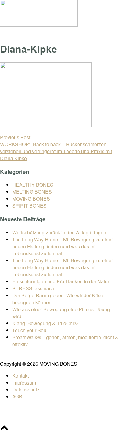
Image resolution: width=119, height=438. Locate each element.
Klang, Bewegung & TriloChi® (45, 323)
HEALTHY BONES (32, 184)
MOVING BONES (31, 198)
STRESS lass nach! (34, 288)
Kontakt (20, 375)
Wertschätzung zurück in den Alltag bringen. (59, 232)
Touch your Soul (30, 330)
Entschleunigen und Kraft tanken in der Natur (60, 281)
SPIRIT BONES (29, 205)
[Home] (39, 24)
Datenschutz (25, 389)
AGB (17, 396)
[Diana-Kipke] (46, 125)
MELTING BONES (32, 191)
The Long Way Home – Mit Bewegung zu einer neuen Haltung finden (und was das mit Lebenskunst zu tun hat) (62, 246)
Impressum (24, 382)
